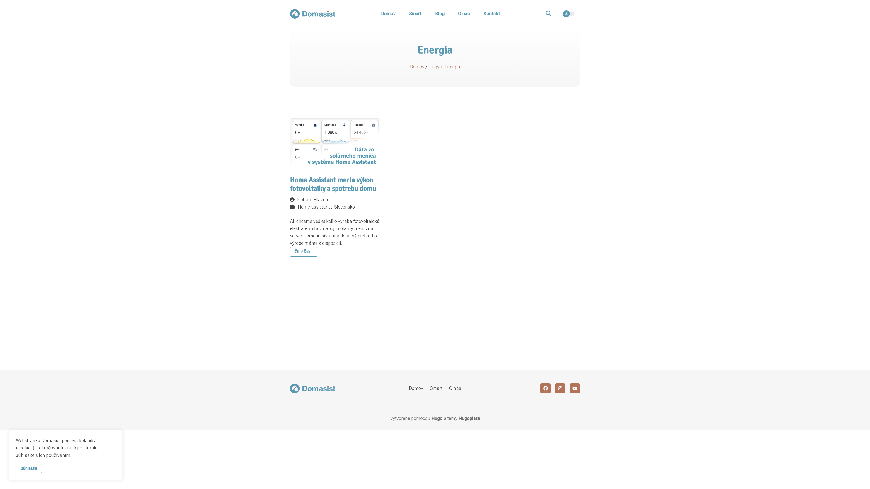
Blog (440, 13)
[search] (551, 14)
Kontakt (491, 13)
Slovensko (344, 207)
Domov (388, 13)
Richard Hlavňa (312, 200)
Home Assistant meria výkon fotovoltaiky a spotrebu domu (333, 184)
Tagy (435, 67)
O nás (464, 13)
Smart (415, 13)
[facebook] (545, 388)
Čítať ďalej (303, 252)
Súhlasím (29, 468)
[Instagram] (560, 388)
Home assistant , (315, 207)
